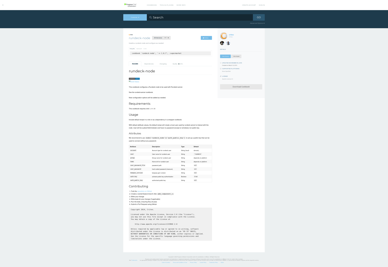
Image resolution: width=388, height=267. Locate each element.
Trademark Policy (213, 262)
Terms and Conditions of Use (180, 262)
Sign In (262, 5)
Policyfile (132, 48)
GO (259, 17)
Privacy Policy (193, 262)
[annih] (229, 43)
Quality (178, 64)
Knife (145, 48)
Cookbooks (152, 5)
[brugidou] (223, 43)
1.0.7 (160, 38)
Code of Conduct (166, 262)
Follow (207, 38)
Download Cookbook (241, 87)
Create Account (249, 5)
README (135, 64)
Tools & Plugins (166, 5)
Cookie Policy (203, 262)
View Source (225, 56)
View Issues (236, 56)
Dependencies (149, 64)
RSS (131, 35)
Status (222, 262)
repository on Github (144, 191)
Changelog (163, 64)
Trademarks (134, 260)
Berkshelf (139, 48)
